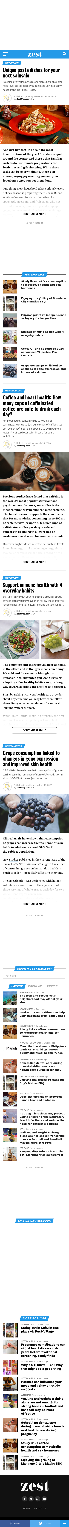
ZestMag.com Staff (25, 99)
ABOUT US (40, 1508)
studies (13, 859)
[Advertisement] (34, 25)
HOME (26, 1508)
